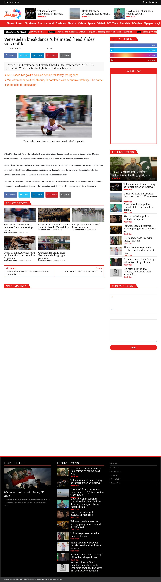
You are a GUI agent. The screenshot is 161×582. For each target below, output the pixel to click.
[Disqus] (54, 356)
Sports (91, 23)
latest (116, 32)
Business (61, 23)
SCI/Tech (112, 23)
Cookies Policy (116, 483)
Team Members (116, 471)
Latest (19, 23)
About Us (114, 463)
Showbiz (125, 23)
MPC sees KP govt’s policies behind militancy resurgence (42, 75)
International (46, 23)
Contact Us (114, 467)
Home (10, 23)
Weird (101, 23)
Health (72, 23)
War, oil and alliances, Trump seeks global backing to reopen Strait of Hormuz (71, 31)
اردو (157, 23)
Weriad (49, 48)
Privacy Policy (115, 479)
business (29, 32)
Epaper (148, 23)
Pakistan (30, 23)
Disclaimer (114, 475)
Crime (82, 23)
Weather (137, 23)
